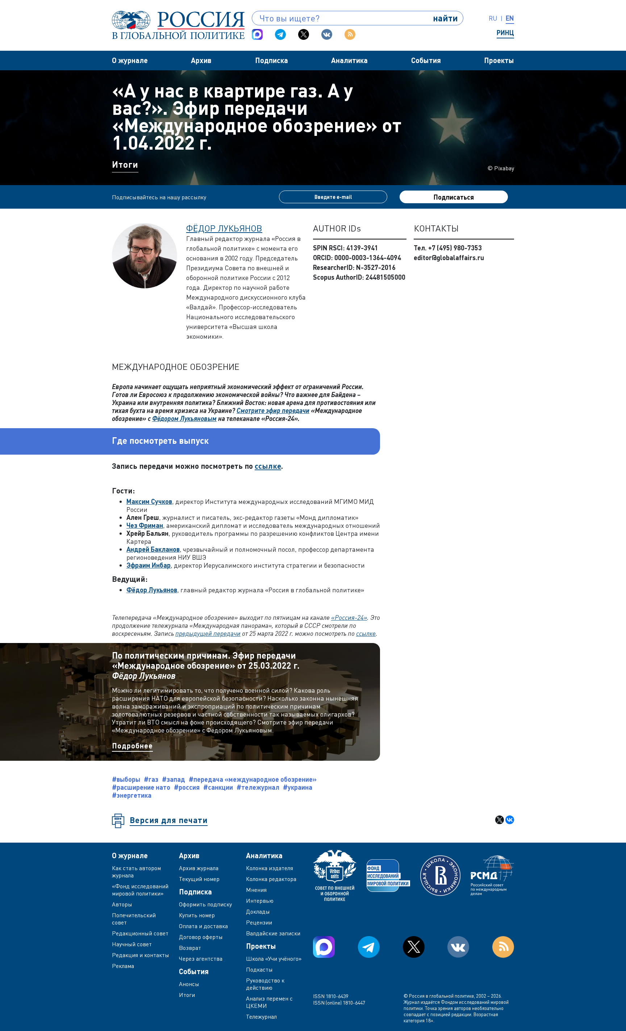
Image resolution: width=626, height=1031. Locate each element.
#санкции (218, 787)
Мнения (256, 889)
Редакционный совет (140, 933)
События (426, 60)
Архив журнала (198, 868)
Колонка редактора (271, 878)
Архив (201, 60)
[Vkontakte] (326, 34)
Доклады (258, 911)
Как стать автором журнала (136, 871)
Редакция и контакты (140, 955)
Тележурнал (261, 1016)
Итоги (125, 164)
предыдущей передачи (208, 633)
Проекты (499, 60)
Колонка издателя (269, 868)
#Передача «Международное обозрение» (253, 779)
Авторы (122, 904)
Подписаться (454, 197)
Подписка (271, 60)
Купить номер (197, 915)
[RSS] (350, 34)
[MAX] (257, 34)
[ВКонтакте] (509, 819)
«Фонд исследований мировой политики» (140, 889)
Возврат (190, 947)
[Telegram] (280, 34)
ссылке (268, 465)
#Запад (173, 779)
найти (445, 18)
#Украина (297, 787)
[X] (499, 819)
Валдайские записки (273, 933)
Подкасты (259, 969)
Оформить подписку (205, 904)
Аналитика (349, 60)
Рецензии (259, 922)
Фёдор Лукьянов (224, 228)
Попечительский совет (134, 918)
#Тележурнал (258, 787)
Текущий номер (199, 878)
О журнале (130, 60)
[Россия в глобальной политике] (178, 25)
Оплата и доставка (203, 926)
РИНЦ (505, 33)
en (510, 18)
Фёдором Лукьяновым (184, 418)
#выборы (126, 779)
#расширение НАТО (141, 787)
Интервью (260, 900)
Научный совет (132, 944)
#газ (151, 779)
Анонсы (189, 984)
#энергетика (131, 795)
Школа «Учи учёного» (274, 958)
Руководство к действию (265, 984)
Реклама (123, 965)
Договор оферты (201, 936)
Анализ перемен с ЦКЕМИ (269, 1002)
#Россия (187, 787)
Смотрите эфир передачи (273, 410)
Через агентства (200, 958)
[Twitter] (303, 34)
